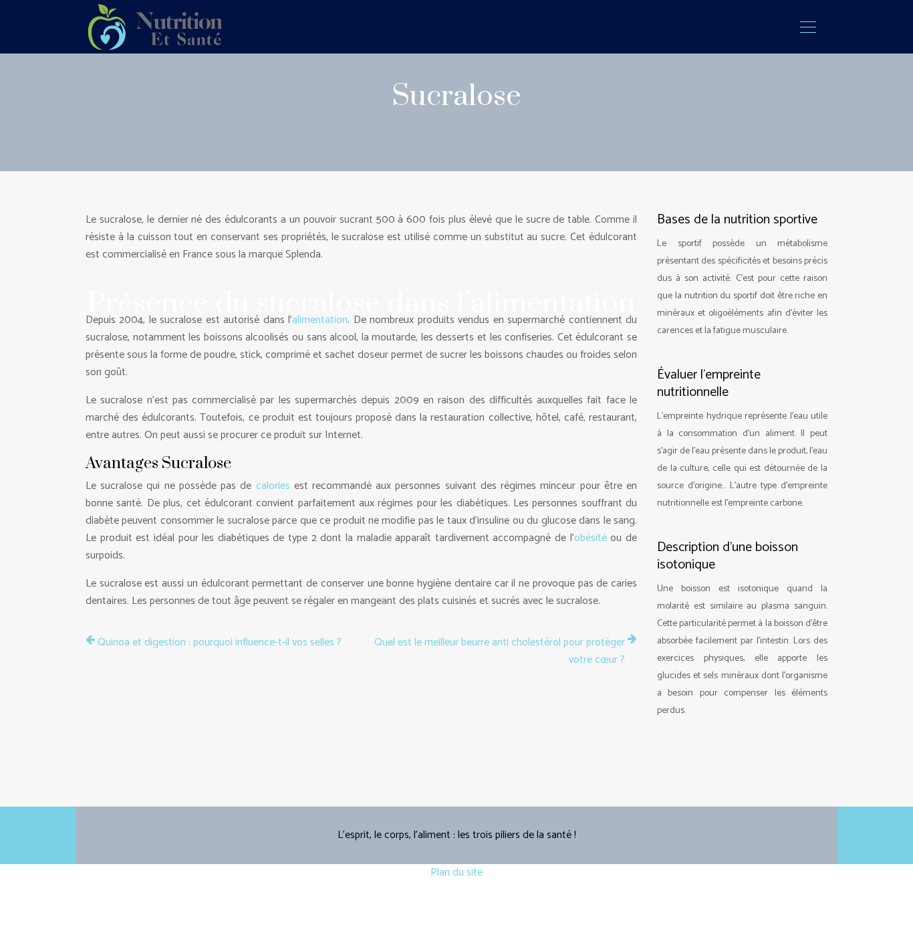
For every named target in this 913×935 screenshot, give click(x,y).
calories (273, 486)
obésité (590, 538)
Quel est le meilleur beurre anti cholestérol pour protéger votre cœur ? (499, 651)
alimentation (320, 320)
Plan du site (456, 872)
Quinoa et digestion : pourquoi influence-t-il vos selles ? (220, 642)
